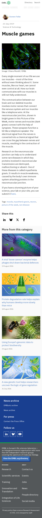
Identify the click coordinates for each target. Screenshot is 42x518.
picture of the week (10, 205)
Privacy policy (7, 510)
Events (25, 476)
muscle (10, 202)
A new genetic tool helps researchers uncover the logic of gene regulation (20, 383)
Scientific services (11, 476)
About (24, 465)
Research (6, 469)
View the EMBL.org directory (15, 458)
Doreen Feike (15, 17)
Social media (28, 501)
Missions (5, 465)
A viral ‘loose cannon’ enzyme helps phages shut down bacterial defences (20, 261)
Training (6, 482)
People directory (30, 495)
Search (37, 3)
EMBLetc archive (11, 405)
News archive (9, 410)
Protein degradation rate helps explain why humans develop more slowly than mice (21, 302)
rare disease (24, 205)
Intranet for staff (26, 513)
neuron (33, 202)
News (24, 488)
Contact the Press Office (14, 421)
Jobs (24, 482)
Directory (28, 3)
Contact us (27, 469)
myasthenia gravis (21, 202)
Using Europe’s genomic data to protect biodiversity (17, 344)
